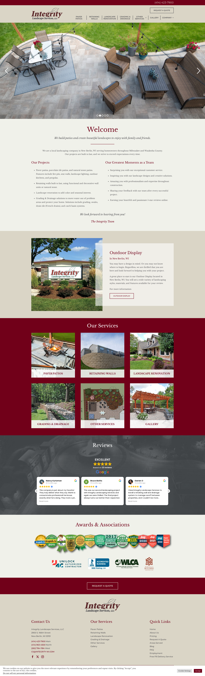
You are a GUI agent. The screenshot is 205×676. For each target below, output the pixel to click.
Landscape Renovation (102, 636)
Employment (156, 653)
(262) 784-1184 (38, 648)
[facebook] (32, 656)
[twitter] (37, 656)
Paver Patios (97, 629)
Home (153, 629)
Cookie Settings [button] (184, 671)
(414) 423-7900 (164, 2)
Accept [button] (198, 671)
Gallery (94, 646)
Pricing (153, 636)
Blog (152, 646)
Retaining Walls (98, 633)
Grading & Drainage (100, 639)
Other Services (98, 643)
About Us (154, 633)
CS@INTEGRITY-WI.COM (42, 652)
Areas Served (156, 643)
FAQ (152, 650)
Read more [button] (88, 501)
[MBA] (102, 600)
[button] (168, 491)
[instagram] (42, 656)
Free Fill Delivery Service (161, 656)
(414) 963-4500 (38, 645)
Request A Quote (158, 639)
